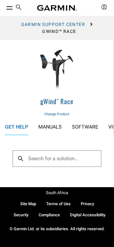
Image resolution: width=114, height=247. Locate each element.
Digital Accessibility (87, 214)
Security (21, 214)
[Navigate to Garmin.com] (57, 8)
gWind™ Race (56, 101)
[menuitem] (18, 8)
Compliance (49, 214)
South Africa (57, 192)
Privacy (87, 203)
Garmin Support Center (53, 24)
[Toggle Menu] (4, 6)
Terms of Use (58, 203)
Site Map (28, 203)
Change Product (56, 114)
